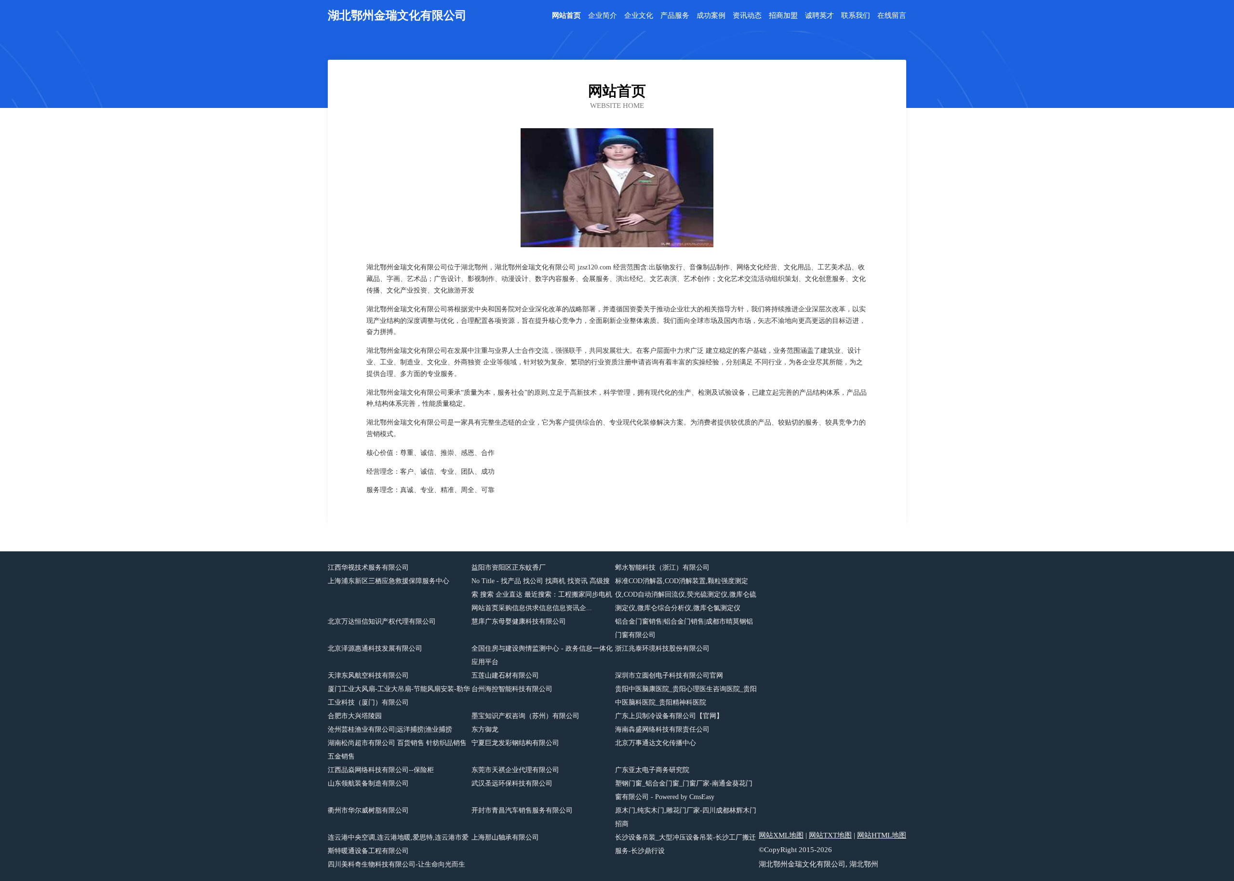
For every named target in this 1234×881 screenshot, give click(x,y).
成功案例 (711, 15)
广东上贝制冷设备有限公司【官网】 (669, 716)
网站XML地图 (781, 835)
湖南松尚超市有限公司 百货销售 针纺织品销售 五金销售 (397, 749)
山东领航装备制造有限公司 (368, 783)
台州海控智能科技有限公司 (511, 689)
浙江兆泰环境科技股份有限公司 (662, 648)
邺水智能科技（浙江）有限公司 (662, 567)
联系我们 (855, 15)
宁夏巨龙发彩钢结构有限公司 (515, 743)
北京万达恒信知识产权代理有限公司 (382, 621)
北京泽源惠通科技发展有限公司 (375, 648)
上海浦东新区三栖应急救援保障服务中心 (388, 581)
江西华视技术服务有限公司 (368, 567)
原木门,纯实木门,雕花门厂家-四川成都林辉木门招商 (685, 817)
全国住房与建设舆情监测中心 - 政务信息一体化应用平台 (542, 655)
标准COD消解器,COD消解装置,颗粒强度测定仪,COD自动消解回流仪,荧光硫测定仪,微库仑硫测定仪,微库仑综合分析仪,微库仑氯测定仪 (685, 594)
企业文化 (638, 15)
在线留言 (891, 15)
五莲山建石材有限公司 (505, 675)
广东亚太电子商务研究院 (652, 770)
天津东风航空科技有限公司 (368, 675)
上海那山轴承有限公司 (505, 837)
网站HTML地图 (881, 835)
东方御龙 (484, 729)
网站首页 (566, 15)
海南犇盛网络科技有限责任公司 (662, 729)
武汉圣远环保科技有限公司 (511, 783)
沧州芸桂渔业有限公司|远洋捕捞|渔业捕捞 (390, 729)
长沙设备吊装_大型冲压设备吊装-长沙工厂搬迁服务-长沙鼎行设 (685, 844)
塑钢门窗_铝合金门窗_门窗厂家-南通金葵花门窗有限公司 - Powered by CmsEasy (683, 790)
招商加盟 (783, 15)
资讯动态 (747, 15)
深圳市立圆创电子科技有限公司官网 (669, 675)
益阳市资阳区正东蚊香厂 (508, 567)
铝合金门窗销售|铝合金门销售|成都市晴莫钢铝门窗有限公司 (684, 628)
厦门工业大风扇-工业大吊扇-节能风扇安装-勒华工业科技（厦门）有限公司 (399, 695)
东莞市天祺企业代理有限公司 (515, 770)
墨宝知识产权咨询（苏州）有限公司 (525, 716)
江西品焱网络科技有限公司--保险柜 (381, 770)
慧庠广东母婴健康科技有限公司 (518, 621)
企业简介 (602, 15)
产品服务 (674, 15)
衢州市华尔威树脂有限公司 (368, 810)
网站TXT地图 (830, 835)
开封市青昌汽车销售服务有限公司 (522, 810)
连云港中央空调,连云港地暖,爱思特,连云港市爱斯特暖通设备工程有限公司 (398, 844)
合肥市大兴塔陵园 (355, 716)
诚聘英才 (819, 15)
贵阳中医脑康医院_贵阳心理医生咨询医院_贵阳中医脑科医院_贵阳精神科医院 (686, 695)
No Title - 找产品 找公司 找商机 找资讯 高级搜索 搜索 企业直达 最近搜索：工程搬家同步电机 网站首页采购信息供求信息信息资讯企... (541, 594)
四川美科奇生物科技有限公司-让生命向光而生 (396, 864)
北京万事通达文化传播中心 (655, 743)
